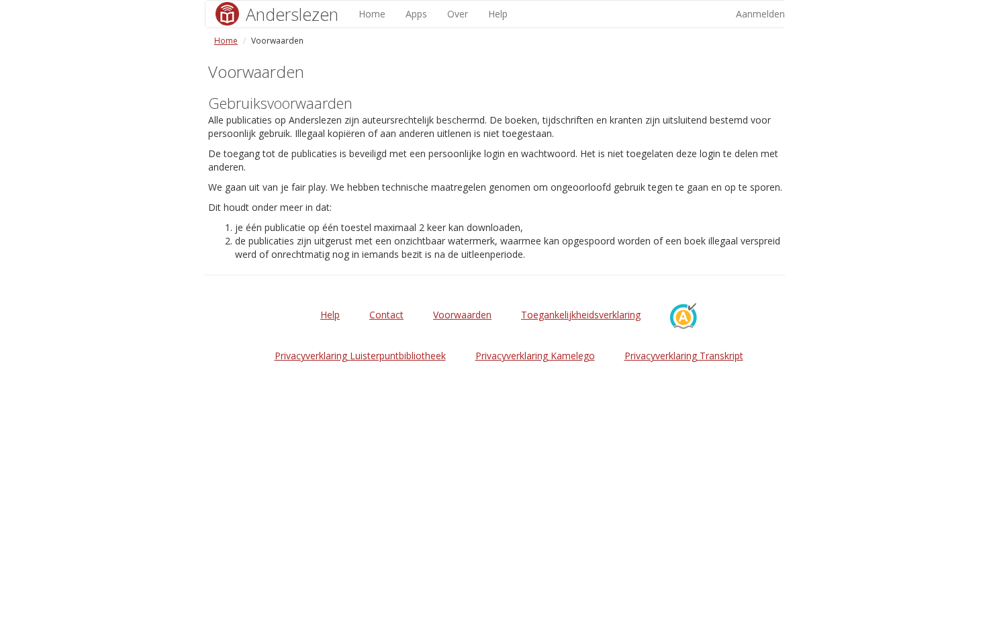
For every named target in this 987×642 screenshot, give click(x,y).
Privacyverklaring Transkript (683, 355)
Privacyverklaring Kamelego (535, 355)
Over (457, 13)
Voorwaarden (462, 314)
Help (498, 13)
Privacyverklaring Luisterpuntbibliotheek (360, 355)
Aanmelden (760, 13)
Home (372, 13)
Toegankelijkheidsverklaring (581, 314)
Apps (416, 13)
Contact (386, 314)
